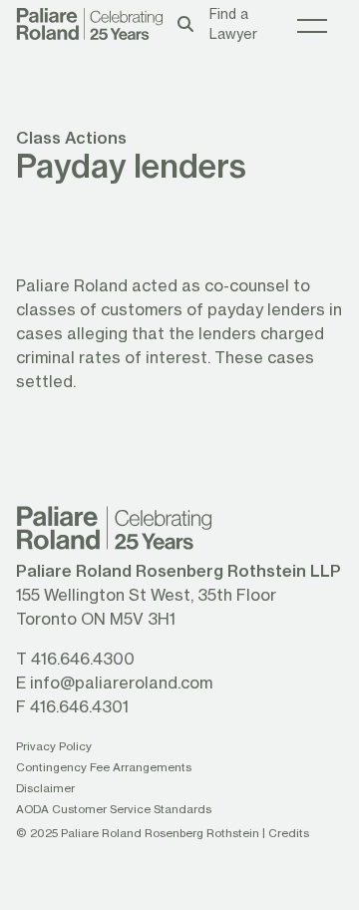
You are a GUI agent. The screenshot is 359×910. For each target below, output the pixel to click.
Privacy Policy (54, 745)
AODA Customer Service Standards (113, 808)
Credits (288, 832)
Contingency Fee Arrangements (103, 766)
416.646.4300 (83, 658)
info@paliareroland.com (121, 682)
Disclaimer (45, 787)
